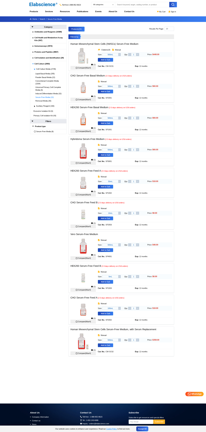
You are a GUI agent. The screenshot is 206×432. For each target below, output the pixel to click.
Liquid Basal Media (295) (45, 74)
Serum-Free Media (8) (45, 131)
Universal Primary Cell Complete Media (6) (48, 88)
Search (42, 19)
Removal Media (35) (43, 101)
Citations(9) (105, 50)
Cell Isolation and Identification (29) (49, 58)
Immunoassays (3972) (43, 46)
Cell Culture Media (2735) (46, 69)
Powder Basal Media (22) (45, 77)
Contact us (35, 420)
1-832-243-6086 (92, 420)
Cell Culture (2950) (42, 64)
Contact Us (129, 11)
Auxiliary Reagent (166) (45, 106)
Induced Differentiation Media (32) (48, 94)
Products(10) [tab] (76, 29)
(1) (94, 65)
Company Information (39, 417)
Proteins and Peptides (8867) (46, 52)
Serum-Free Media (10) (44, 97)
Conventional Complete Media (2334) (47, 82)
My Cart (162, 12)
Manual (118, 50)
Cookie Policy (111, 429)
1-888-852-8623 (75, 5)
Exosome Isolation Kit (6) (43, 111)
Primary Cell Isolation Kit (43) (44, 116)
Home (34, 19)
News (33, 424)
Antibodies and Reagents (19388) (48, 32)
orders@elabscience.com (99, 424)
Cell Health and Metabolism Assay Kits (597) (48, 39)
